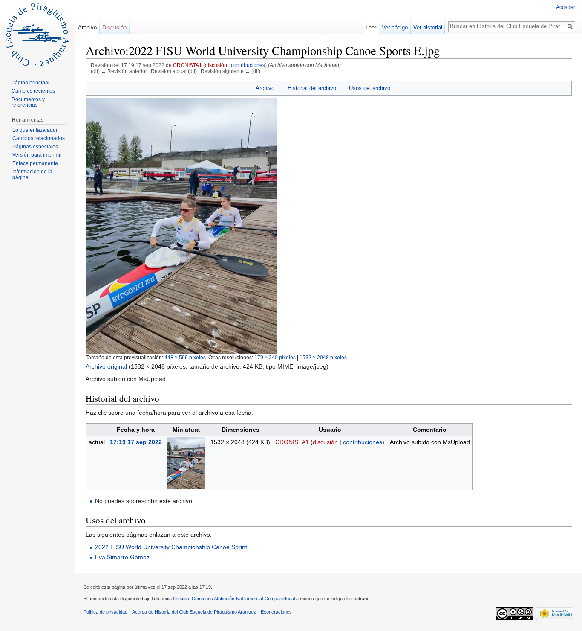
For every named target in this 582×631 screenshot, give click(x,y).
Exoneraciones (276, 611)
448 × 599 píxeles (185, 357)
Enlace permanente (35, 163)
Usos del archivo (369, 88)
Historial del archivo (312, 88)
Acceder (565, 7)
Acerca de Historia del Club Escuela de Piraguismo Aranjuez (194, 611)
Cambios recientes (33, 91)
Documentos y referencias (28, 102)
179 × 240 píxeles (275, 357)
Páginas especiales (35, 147)
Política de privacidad (105, 611)
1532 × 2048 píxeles (323, 357)
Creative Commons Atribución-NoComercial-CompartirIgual (234, 598)
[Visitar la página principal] (37, 34)
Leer (371, 27)
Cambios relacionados (38, 138)
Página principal (30, 83)
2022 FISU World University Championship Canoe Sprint (171, 547)
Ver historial (427, 27)
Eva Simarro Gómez (122, 557)
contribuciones (248, 65)
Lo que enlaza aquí (34, 130)
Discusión (114, 27)
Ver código (395, 27)
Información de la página (32, 174)
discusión (216, 65)
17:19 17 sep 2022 (136, 442)
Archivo (265, 88)
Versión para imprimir (37, 155)
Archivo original (106, 366)
